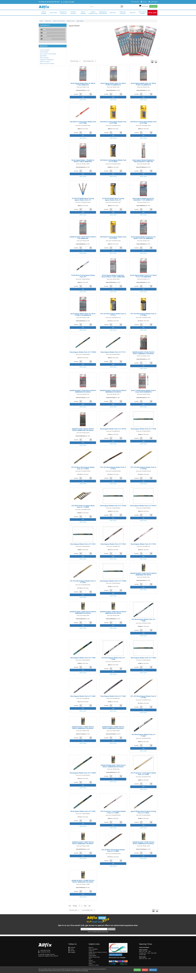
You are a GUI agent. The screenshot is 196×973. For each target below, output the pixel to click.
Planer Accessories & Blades (47, 63)
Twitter (72, 949)
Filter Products (44, 25)
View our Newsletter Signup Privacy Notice (98, 931)
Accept (138, 970)
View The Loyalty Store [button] (115, 954)
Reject (145, 970)
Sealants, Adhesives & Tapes (93, 12)
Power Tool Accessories (123, 12)
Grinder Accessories (45, 61)
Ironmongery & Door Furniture (103, 12)
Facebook (72, 947)
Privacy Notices (92, 955)
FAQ (90, 958)
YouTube (72, 950)
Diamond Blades (44, 52)
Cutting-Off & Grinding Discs (47, 59)
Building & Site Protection (63, 12)
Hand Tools (132, 12)
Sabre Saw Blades (44, 57)
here (87, 970)
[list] (155, 61)
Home (41, 21)
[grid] (152, 61)
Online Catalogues (93, 949)
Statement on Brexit (94, 965)
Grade (45, 32)
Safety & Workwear (83, 12)
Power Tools (113, 12)
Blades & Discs (71, 21)
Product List (48, 21)
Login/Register (154, 1)
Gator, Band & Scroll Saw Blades (48, 54)
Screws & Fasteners (43, 12)
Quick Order (136, 1)
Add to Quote (83, 99)
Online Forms (92, 962)
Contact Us (91, 950)
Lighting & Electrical (73, 12)
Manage (153, 970)
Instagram (72, 952)
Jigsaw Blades (80, 21)
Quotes (145, 1)
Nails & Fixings (53, 12)
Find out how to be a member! (117, 957)
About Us (91, 947)
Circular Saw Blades (45, 50)
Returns (90, 963)
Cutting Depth (47, 38)
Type (44, 29)
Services (91, 960)
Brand (45, 35)
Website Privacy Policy (94, 957)
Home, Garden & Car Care (142, 12)
